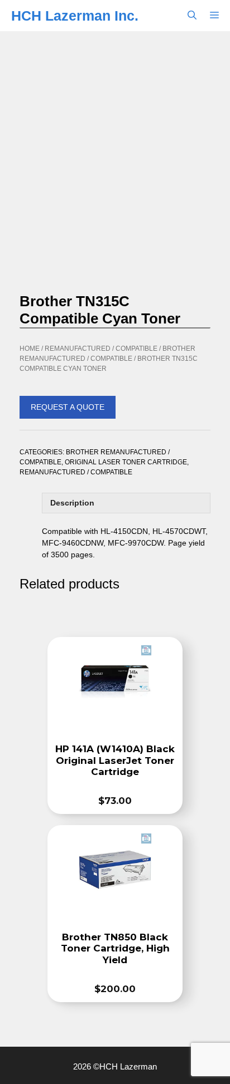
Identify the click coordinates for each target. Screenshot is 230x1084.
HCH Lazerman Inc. (74, 15)
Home (30, 348)
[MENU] (216, 15)
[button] (192, 15)
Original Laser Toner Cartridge (126, 462)
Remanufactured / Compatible (101, 348)
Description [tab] (72, 502)
